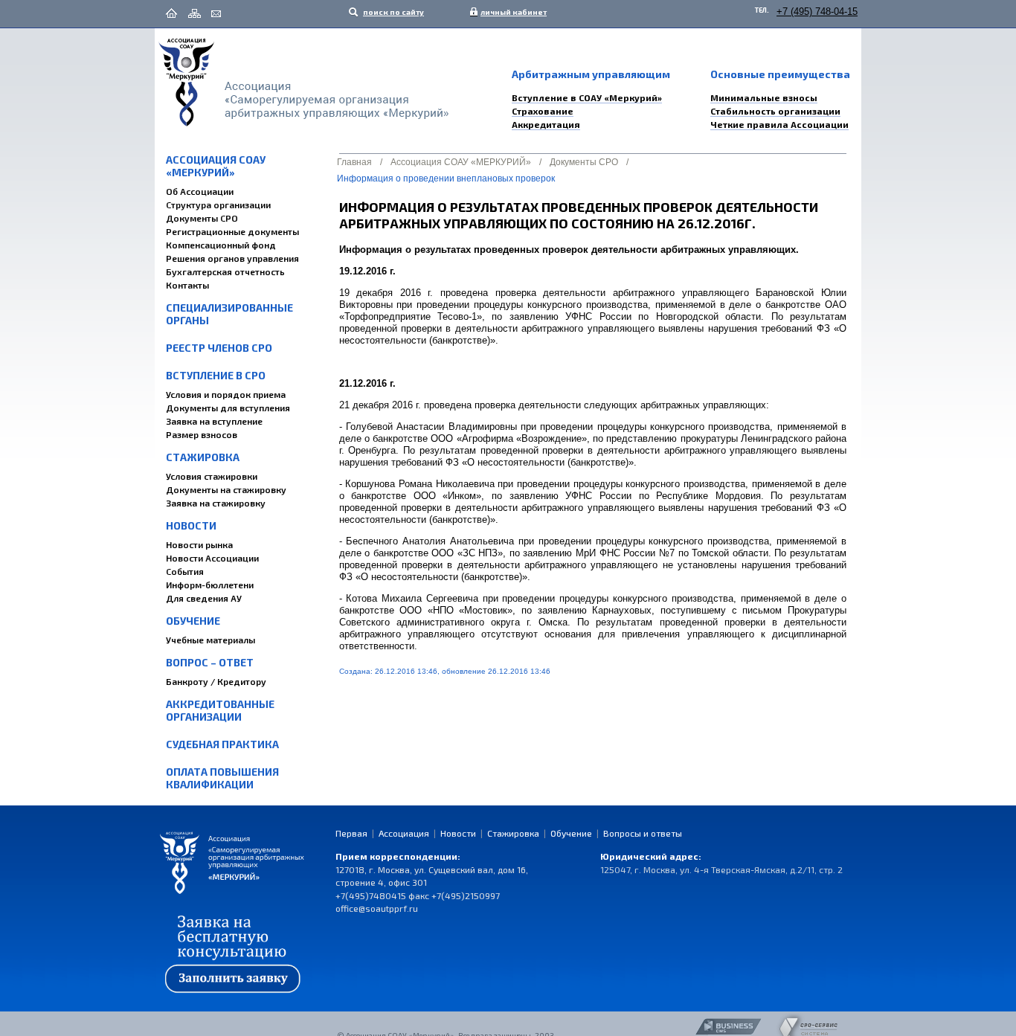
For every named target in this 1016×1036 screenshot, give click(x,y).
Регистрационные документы (232, 231)
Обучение (193, 620)
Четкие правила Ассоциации (779, 124)
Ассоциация (404, 833)
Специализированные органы (229, 313)
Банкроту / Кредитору (216, 681)
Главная (354, 162)
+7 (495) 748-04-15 (817, 11)
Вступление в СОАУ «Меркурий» (587, 97)
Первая (351, 833)
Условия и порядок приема (226, 394)
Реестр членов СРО (219, 347)
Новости (191, 525)
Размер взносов (201, 434)
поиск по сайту (392, 11)
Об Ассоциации (200, 191)
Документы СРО (202, 218)
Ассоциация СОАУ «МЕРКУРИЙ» (216, 165)
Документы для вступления (228, 407)
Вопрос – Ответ (210, 662)
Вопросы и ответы (642, 833)
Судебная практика (222, 744)
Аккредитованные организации (220, 710)
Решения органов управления (232, 258)
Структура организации (218, 204)
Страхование (542, 111)
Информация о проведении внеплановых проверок (446, 178)
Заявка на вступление (214, 421)
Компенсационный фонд (221, 244)
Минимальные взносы (763, 97)
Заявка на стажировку (216, 503)
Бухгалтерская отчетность (225, 271)
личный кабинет (510, 11)
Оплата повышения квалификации (222, 778)
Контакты (187, 285)
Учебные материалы (210, 639)
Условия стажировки (211, 476)
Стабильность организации (775, 111)
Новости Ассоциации (212, 558)
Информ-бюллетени (210, 584)
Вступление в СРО (216, 375)
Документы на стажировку (226, 489)
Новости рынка (199, 544)
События (185, 571)
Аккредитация (546, 124)
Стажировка (202, 457)
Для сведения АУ (204, 598)
